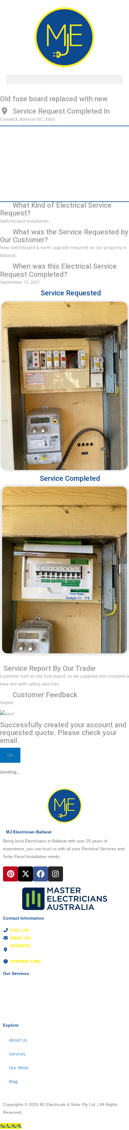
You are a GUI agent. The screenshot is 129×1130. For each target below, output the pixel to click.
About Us (18, 1040)
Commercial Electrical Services (32, 1013)
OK (10, 755)
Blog (13, 1081)
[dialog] (64, 772)
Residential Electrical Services (31, 985)
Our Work (18, 1067)
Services (17, 1054)
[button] (64, 79)
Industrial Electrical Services (29, 999)
